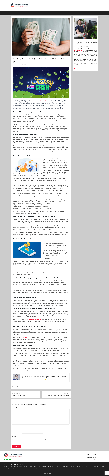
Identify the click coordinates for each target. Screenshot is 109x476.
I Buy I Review (23, 337)
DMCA (22, 464)
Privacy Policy (7, 464)
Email (14, 432)
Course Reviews (17, 386)
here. (75, 68)
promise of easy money (35, 319)
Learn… (25, 13)
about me (53, 379)
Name (14, 428)
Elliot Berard (29, 64)
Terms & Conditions (15, 464)
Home (12, 13)
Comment (15, 407)
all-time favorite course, (80, 50)
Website (14, 436)
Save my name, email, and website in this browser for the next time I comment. (33, 440)
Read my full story (53, 454)
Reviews (33, 13)
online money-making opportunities (40, 100)
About (18, 13)
